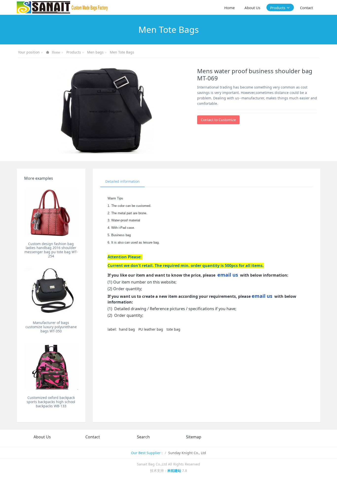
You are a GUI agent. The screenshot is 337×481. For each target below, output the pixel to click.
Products (73, 52)
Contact (92, 437)
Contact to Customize (218, 119)
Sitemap (193, 437)
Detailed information (122, 181)
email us (227, 274)
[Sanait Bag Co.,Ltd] (63, 7)
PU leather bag (150, 329)
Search (143, 437)
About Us (42, 437)
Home (229, 7)
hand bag (127, 329)
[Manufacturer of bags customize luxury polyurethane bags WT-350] (51, 291)
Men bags (95, 52)
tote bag (173, 329)
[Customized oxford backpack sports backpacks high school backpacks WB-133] (51, 366)
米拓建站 (174, 470)
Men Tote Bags (122, 52)
